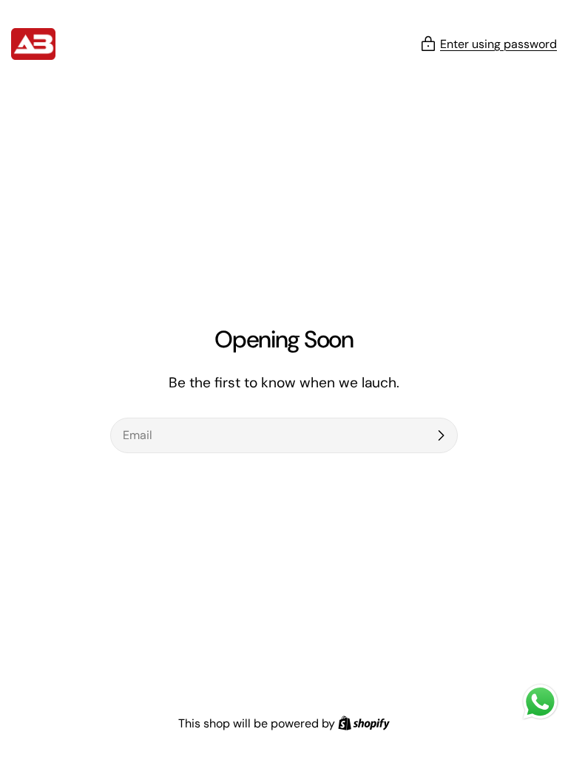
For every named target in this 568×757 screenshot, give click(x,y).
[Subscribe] (440, 435)
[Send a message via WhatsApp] (540, 702)
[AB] (33, 44)
